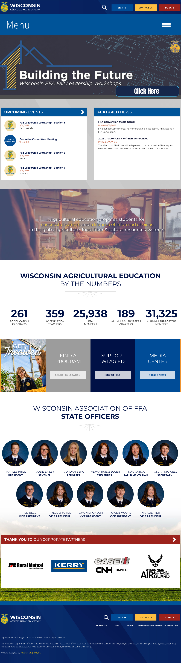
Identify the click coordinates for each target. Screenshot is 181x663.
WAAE (130, 625)
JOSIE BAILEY (45, 471)
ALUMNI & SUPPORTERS (150, 625)
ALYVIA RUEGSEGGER (105, 471)
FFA (117, 625)
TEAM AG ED (102, 625)
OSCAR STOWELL (165, 471)
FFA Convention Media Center (116, 121)
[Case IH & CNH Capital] (112, 580)
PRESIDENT (15, 475)
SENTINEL (44, 475)
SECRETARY (164, 475)
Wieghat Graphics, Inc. (31, 652)
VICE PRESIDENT (29, 516)
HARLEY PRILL (16, 471)
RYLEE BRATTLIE (60, 512)
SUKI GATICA (136, 471)
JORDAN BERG (74, 471)
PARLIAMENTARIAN (136, 475)
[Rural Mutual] (26, 568)
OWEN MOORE (121, 512)
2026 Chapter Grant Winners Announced (123, 138)
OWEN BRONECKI (91, 512)
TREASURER (104, 475)
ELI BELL (30, 512)
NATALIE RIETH (151, 512)
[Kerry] (69, 571)
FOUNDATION (172, 625)
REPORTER (73, 475)
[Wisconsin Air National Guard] (155, 582)
